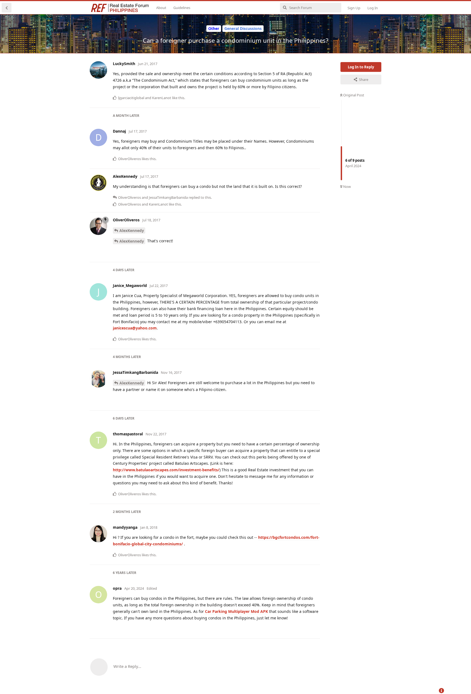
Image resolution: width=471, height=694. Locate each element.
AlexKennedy (131, 230)
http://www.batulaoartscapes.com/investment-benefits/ (166, 469)
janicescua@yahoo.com (135, 328)
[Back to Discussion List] (6, 8)
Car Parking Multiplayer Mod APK (236, 611)
